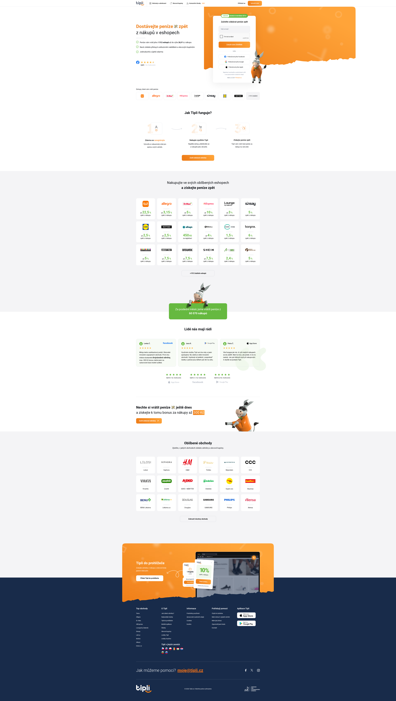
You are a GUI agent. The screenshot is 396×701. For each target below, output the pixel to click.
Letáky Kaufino (166, 638)
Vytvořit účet (255, 3)
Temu (138, 613)
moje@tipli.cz (190, 670)
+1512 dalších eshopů (198, 273)
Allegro (138, 617)
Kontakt (214, 628)
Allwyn (138, 642)
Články (163, 628)
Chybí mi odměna (217, 613)
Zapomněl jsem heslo (218, 624)
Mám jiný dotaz (217, 620)
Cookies (189, 620)
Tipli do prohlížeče (167, 620)
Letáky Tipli (165, 635)
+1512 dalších (253, 96)
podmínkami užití (241, 72)
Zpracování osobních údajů (195, 617)
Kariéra (189, 624)
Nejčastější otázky (167, 617)
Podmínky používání (193, 613)
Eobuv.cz (139, 646)
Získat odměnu (203, 582)
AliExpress (139, 624)
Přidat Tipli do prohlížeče (149, 578)
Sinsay (138, 631)
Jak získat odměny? (167, 613)
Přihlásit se (238, 77)
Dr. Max (138, 620)
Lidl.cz (138, 635)
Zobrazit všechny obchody (198, 519)
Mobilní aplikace (166, 624)
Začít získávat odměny (198, 158)
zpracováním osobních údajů (235, 74)
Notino (138, 638)
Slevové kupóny (166, 631)
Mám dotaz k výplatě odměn (221, 617)
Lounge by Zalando (142, 628)
